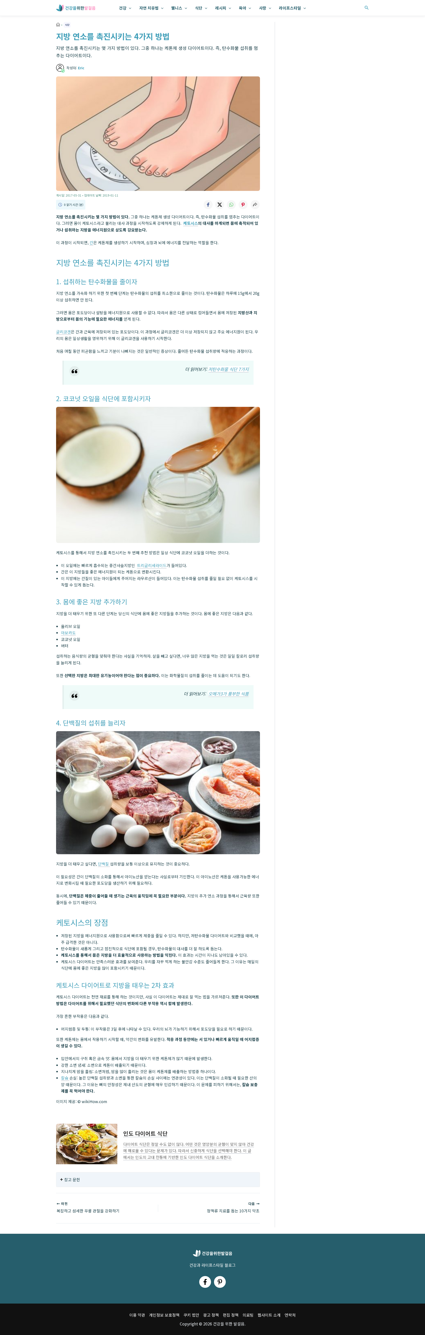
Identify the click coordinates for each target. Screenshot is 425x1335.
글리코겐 (63, 332)
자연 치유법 (149, 8)
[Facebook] (205, 1282)
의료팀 (248, 1315)
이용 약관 (137, 1315)
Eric (81, 67)
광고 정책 (211, 1315)
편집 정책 (231, 1315)
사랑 (262, 8)
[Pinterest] (220, 1282)
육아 (242, 8)
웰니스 (176, 8)
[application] (128, 8)
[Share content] (255, 205)
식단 (198, 8)
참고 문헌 (72, 1179)
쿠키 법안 (191, 1315)
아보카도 (68, 633)
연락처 (290, 1315)
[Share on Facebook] (208, 205)
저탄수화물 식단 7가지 (228, 369)
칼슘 (65, 1078)
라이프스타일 (290, 8)
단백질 (104, 864)
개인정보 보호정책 (164, 1315)
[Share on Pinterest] (243, 205)
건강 (122, 8)
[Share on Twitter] (220, 205)
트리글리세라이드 (152, 565)
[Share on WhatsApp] (231, 205)
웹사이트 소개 (269, 1315)
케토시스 (190, 223)
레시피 (220, 8)
